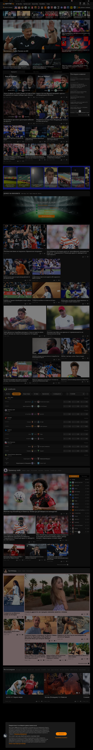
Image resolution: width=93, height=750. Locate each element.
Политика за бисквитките (20, 734)
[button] (5, 736)
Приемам (61, 733)
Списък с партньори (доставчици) (17, 743)
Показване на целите (61, 737)
